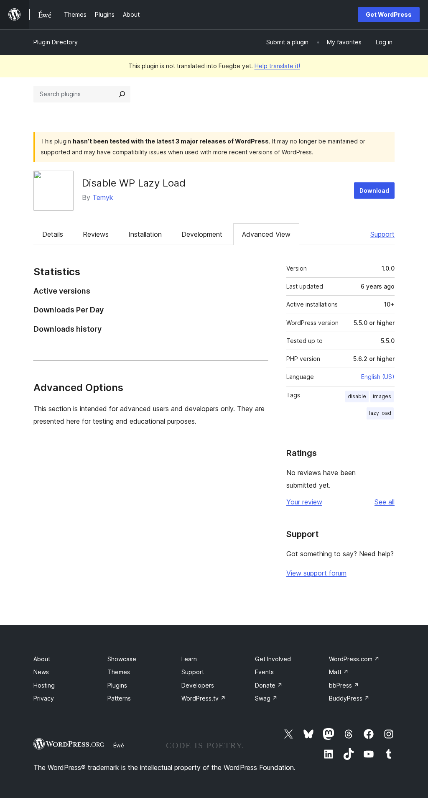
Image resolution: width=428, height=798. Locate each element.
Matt (339, 671)
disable (357, 396)
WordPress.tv (203, 698)
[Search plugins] (122, 94)
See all (384, 502)
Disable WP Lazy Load (134, 183)
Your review (304, 502)
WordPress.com (354, 658)
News (41, 671)
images (382, 396)
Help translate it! (277, 65)
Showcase (121, 658)
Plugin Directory (55, 42)
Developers (197, 685)
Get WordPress (389, 14)
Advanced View (266, 234)
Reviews (96, 234)
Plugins (117, 685)
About (41, 658)
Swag (266, 698)
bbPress (344, 685)
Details (52, 234)
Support (382, 234)
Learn (189, 658)
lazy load (380, 413)
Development (201, 234)
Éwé (118, 745)
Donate (269, 685)
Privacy (43, 698)
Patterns (119, 698)
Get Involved (273, 658)
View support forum (316, 573)
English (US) (378, 376)
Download (374, 190)
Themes (118, 671)
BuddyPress (349, 698)
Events (264, 671)
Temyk (102, 197)
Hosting (44, 685)
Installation (145, 234)
